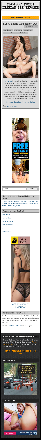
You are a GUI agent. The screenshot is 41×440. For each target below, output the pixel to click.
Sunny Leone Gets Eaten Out (20, 23)
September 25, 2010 (30, 27)
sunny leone (13, 106)
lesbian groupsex (8, 224)
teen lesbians (7, 218)
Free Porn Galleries (14, 326)
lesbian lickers (27, 30)
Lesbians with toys (9, 33)
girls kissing (18, 30)
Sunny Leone (7, 81)
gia (8, 106)
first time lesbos (8, 221)
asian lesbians (8, 30)
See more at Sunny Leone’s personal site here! (20, 102)
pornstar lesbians (22, 33)
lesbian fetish (7, 231)
